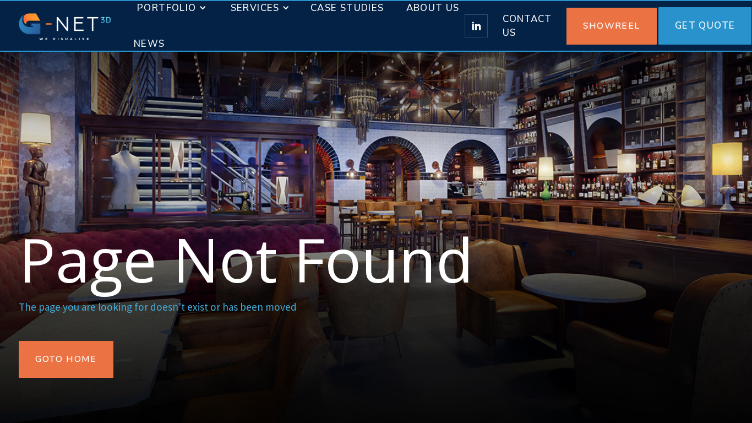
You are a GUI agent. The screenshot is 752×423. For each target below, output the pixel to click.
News (149, 43)
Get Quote (705, 25)
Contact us (527, 26)
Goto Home (66, 359)
